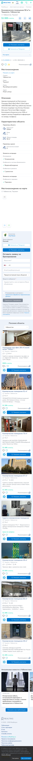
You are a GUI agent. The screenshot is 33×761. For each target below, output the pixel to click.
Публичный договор (7, 745)
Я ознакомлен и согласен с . (17, 294)
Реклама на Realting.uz (8, 737)
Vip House (12, 236)
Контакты (4, 731)
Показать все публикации (16, 710)
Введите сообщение (9, 279)
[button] (13, 2)
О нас (3, 729)
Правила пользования (8, 739)
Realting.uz (4, 7)
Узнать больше (6, 755)
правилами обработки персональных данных (17, 295)
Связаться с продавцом (13, 300)
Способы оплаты (6, 734)
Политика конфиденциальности (11, 741)
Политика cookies (6, 743)
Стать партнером (6, 727)
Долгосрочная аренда (17, 7)
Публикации (5, 725)
